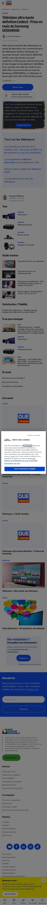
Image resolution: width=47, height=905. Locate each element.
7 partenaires (28, 445)
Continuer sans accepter (33, 435)
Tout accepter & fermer (24, 469)
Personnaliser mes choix (12, 463)
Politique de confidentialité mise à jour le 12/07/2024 (20, 460)
